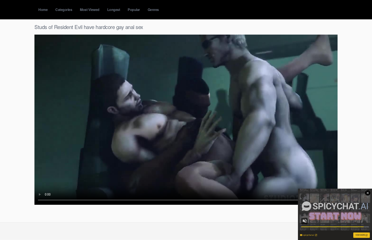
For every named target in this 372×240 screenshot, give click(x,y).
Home (43, 9)
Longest (113, 9)
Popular (134, 9)
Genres (153, 9)
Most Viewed (89, 9)
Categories (63, 9)
